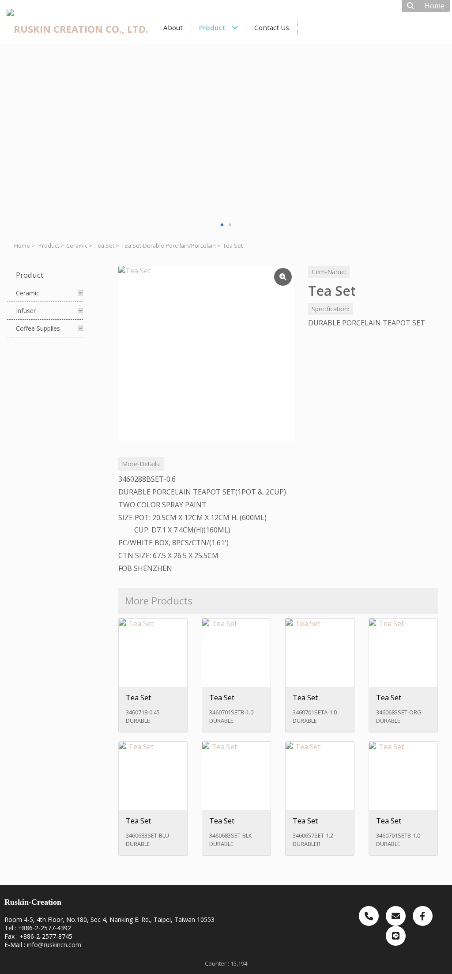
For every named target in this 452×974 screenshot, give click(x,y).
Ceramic (76, 245)
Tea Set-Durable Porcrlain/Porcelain (168, 245)
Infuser (26, 310)
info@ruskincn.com (54, 944)
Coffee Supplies (38, 328)
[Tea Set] (206, 354)
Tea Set (104, 245)
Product (48, 245)
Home (22, 245)
